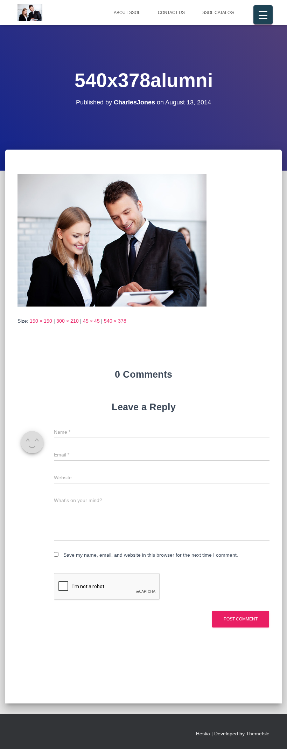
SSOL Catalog (218, 12)
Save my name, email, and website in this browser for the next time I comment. (150, 555)
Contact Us (171, 12)
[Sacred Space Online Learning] (30, 12)
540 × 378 (115, 321)
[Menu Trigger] (263, 15)
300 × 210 (67, 321)
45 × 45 (91, 321)
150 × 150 (41, 321)
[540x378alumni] (112, 240)
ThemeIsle (258, 733)
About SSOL (127, 12)
